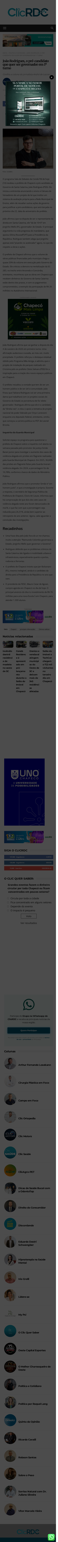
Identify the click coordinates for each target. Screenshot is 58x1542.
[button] (52, 77)
